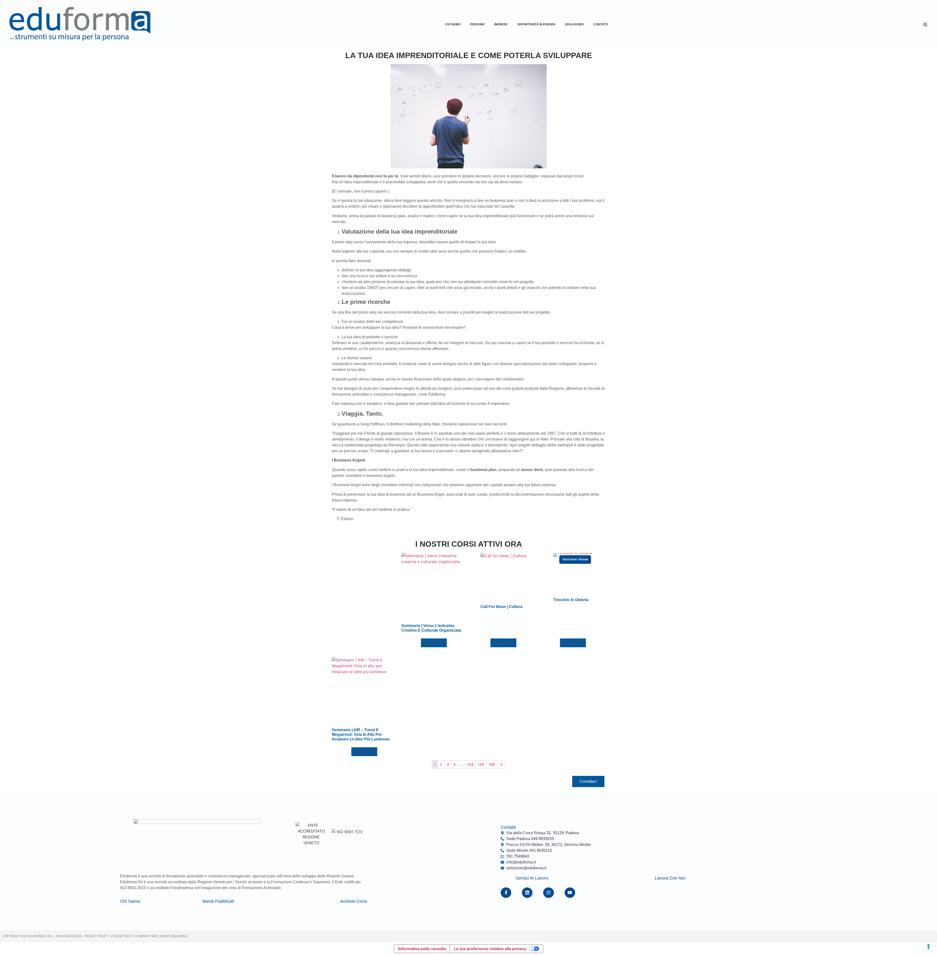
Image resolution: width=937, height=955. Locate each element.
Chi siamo (130, 901)
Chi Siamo (452, 24)
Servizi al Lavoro (532, 878)
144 (470, 764)
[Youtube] (570, 892)
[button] (925, 24)
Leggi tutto (434, 643)
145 (481, 764)
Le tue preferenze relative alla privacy (490, 948)
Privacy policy (96, 936)
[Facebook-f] (506, 892)
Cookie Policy (121, 936)
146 (492, 764)
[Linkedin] (527, 892)
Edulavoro (574, 24)
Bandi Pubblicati (218, 901)
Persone (477, 24)
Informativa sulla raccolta (422, 948)
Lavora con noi (670, 878)
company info (147, 936)
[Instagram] (548, 892)
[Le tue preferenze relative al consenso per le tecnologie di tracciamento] (928, 946)
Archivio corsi (353, 901)
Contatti (600, 24)
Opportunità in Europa (536, 24)
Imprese (501, 24)
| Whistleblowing (173, 936)
